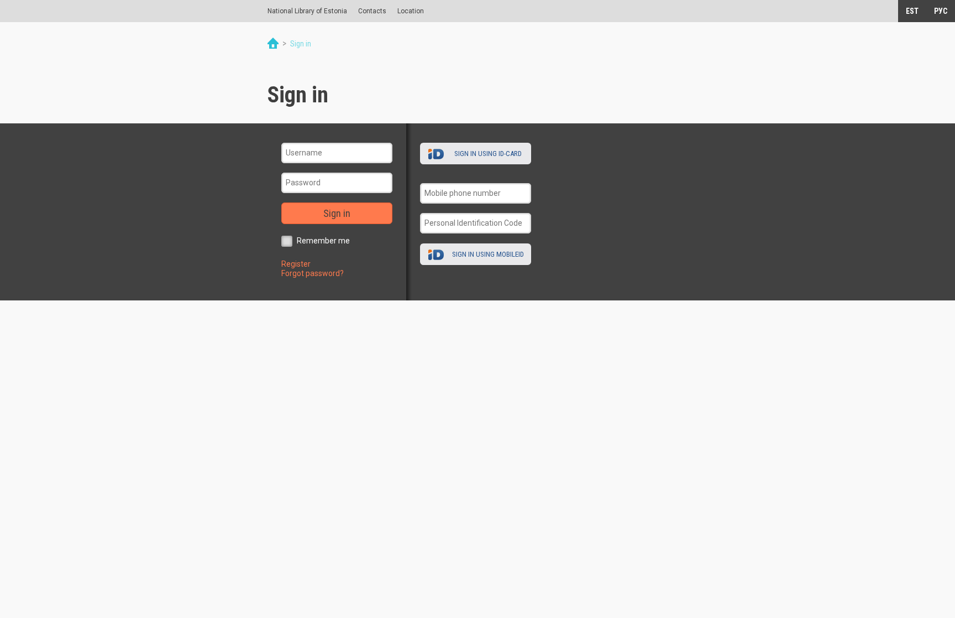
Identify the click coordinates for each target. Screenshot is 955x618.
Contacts (372, 11)
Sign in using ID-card (488, 153)
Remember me (323, 240)
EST (912, 11)
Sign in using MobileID (488, 254)
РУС (940, 11)
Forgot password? (312, 273)
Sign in (336, 213)
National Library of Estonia (307, 11)
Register (296, 263)
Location (410, 11)
